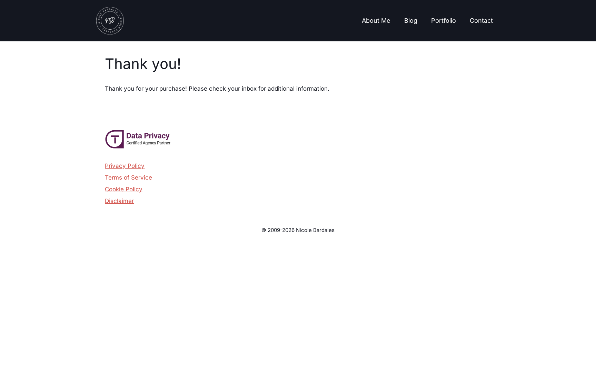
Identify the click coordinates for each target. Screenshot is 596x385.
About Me (376, 20)
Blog (410, 20)
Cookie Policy (123, 189)
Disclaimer (119, 200)
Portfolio (443, 20)
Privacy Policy (125, 165)
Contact (481, 20)
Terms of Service (128, 177)
